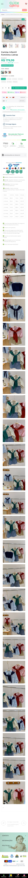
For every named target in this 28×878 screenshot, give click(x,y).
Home (2, 14)
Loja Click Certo (21, 865)
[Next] (24, 30)
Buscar (24, 10)
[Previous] (4, 30)
